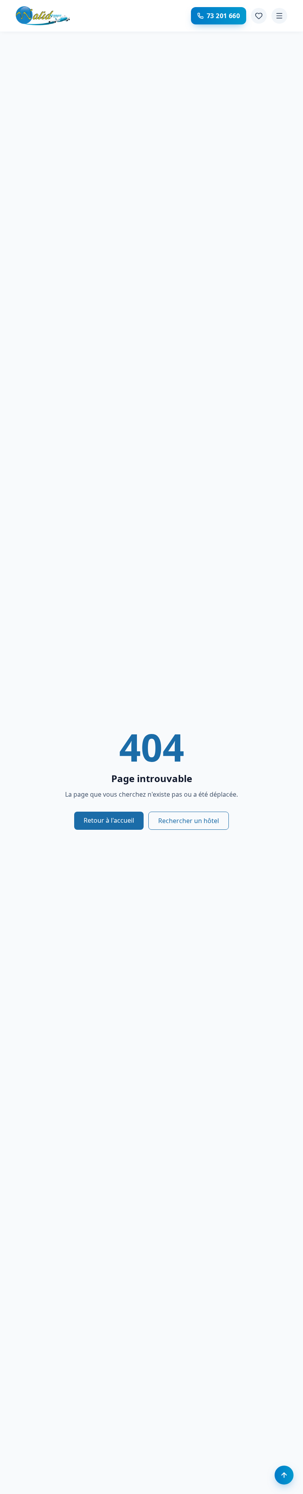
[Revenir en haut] (284, 1475)
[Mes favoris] (259, 16)
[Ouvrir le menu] (279, 16)
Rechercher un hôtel (188, 820)
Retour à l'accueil (109, 820)
